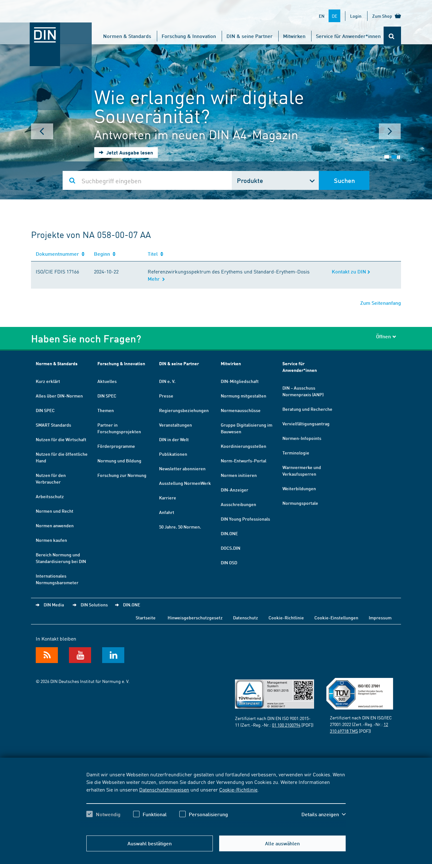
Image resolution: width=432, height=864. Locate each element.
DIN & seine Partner (249, 36)
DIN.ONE (229, 533)
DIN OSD (229, 562)
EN (321, 16)
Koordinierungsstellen (243, 446)
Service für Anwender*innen (348, 36)
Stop (398, 157)
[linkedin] (113, 655)
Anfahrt (166, 512)
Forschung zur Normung (121, 475)
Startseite (146, 617)
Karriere (167, 497)
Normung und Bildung (119, 460)
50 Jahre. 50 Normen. (180, 526)
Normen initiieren (239, 475)
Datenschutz (245, 617)
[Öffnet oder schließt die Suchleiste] (392, 36)
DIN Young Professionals (245, 519)
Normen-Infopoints (301, 438)
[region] (216, 799)
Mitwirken (294, 36)
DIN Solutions (94, 604)
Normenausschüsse (241, 410)
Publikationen (173, 454)
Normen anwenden (55, 525)
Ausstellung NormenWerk (185, 483)
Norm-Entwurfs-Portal (243, 460)
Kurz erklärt (48, 381)
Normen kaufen (51, 540)
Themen (105, 410)
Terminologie (295, 452)
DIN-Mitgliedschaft (240, 381)
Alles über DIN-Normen (59, 395)
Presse (166, 395)
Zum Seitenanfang (380, 303)
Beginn (103, 254)
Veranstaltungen (175, 425)
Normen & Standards (127, 36)
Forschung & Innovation (189, 36)
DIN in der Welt (174, 439)
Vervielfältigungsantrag (306, 423)
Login (355, 16)
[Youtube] (80, 655)
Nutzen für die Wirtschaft (61, 439)
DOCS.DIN (230, 548)
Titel (154, 254)
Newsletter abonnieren (182, 468)
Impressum (380, 617)
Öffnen (383, 336)
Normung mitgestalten (243, 395)
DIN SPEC (45, 410)
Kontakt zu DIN (349, 271)
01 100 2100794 (286, 725)
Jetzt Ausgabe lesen (129, 152)
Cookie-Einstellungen (336, 617)
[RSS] (47, 655)
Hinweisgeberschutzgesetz (195, 617)
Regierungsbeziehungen (184, 410)
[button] (323, 814)
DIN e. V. (167, 381)
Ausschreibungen (238, 504)
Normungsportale (300, 503)
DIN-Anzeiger (234, 489)
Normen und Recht (54, 511)
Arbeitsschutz (50, 496)
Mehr (155, 279)
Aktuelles (107, 381)
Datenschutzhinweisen (164, 789)
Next (390, 131)
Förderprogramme (116, 446)
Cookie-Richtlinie (238, 789)
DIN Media (54, 604)
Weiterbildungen (299, 488)
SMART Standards (53, 425)
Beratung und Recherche (307, 409)
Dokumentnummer (59, 254)
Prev (42, 131)
